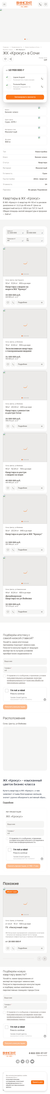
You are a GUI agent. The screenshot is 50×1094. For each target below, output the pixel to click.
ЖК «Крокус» (20, 49)
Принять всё (38, 1082)
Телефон (7, 668)
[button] (40, 4)
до (27, 231)
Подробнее (8, 802)
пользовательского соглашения (20, 678)
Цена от (10, 231)
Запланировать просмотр (25, 97)
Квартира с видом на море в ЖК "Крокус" (16, 288)
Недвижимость (17, 47)
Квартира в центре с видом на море (15, 473)
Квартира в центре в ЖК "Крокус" (23, 534)
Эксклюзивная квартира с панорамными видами (18, 349)
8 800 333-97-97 (38, 1053)
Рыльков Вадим (19, 84)
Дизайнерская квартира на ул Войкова (18, 597)
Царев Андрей (19, 77)
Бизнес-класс (8, 49)
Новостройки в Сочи (32, 47)
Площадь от (11, 238)
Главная (6, 47)
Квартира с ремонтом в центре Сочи (17, 411)
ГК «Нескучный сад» (16, 927)
